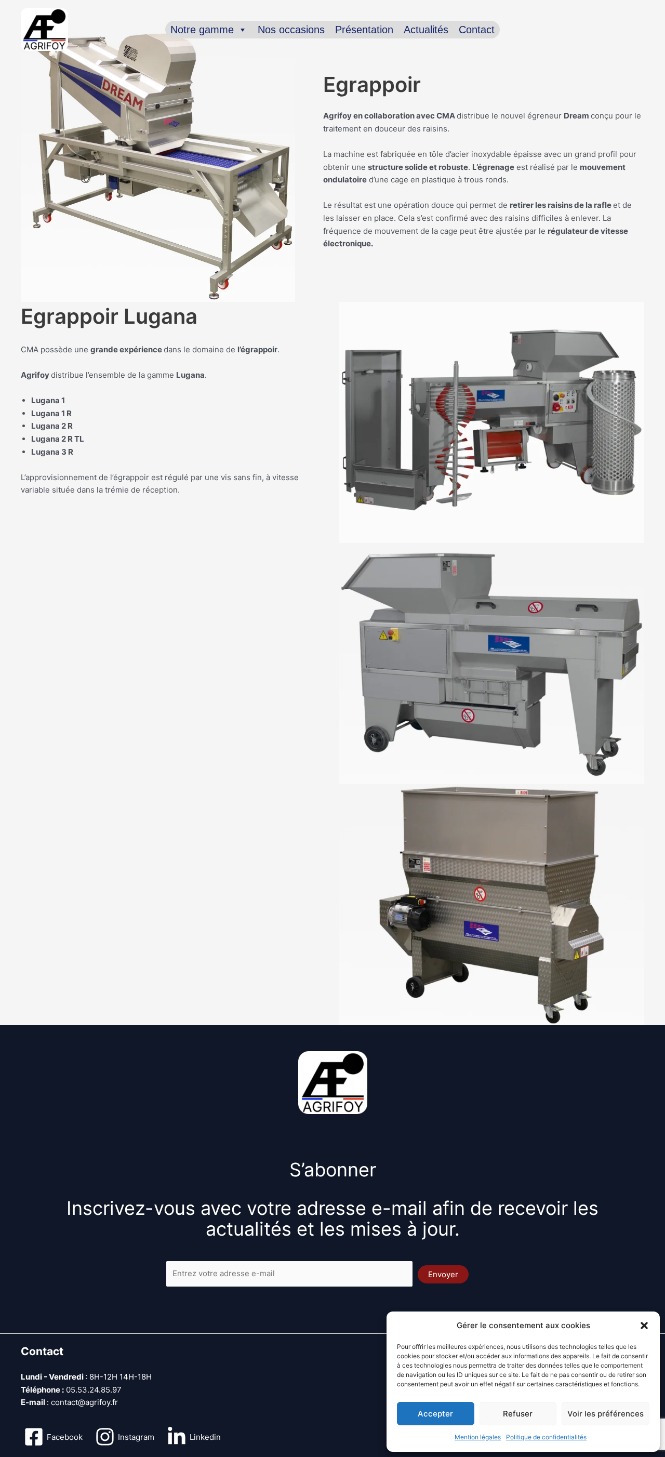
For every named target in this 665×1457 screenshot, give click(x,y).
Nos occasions (291, 29)
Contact (477, 29)
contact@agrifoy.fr (84, 1402)
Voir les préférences (605, 1414)
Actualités (426, 29)
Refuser (518, 1414)
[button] (644, 1325)
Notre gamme (202, 29)
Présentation (364, 29)
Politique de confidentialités (546, 1437)
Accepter (435, 1414)
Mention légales (478, 1437)
